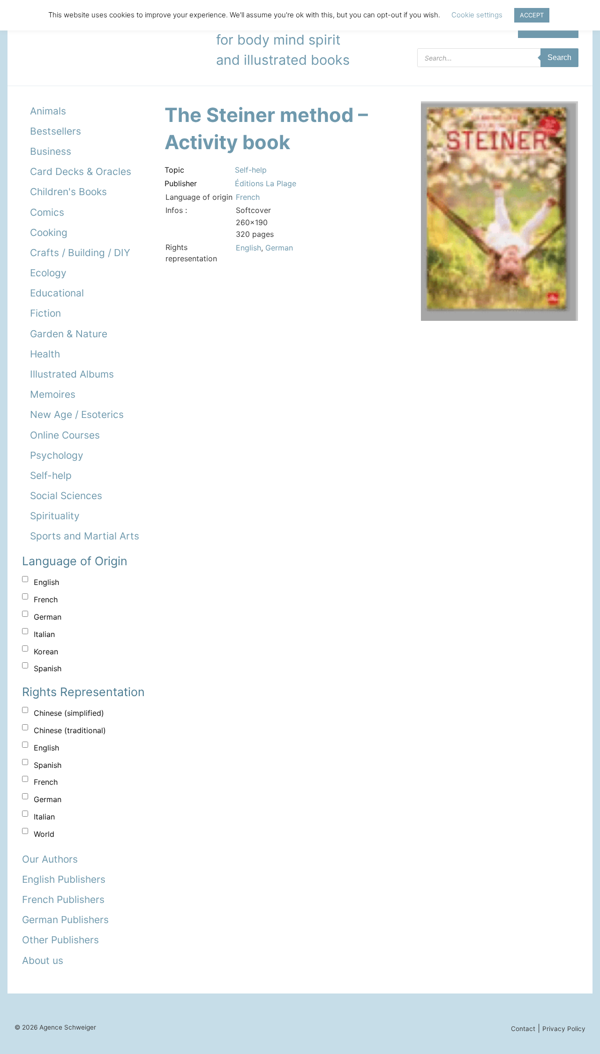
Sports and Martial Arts (84, 536)
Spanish (47, 668)
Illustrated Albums (72, 374)
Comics (47, 212)
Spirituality (55, 516)
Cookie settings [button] (476, 14)
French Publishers (63, 899)
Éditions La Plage (265, 183)
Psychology (56, 455)
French (46, 599)
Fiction (45, 313)
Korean (46, 651)
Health (45, 354)
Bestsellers (55, 131)
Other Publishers (60, 940)
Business (50, 151)
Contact (523, 1028)
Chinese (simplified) (69, 713)
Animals (48, 111)
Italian (44, 634)
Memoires (52, 394)
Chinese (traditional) (70, 730)
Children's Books (68, 191)
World (44, 834)
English (46, 582)
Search (559, 57)
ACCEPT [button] (532, 15)
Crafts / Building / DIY (80, 252)
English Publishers (63, 879)
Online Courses (65, 435)
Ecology (48, 273)
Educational (57, 293)
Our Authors (50, 859)
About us (42, 960)
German (47, 617)
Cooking (49, 232)
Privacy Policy (563, 1028)
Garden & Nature (68, 334)
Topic (174, 169)
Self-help (51, 475)
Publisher (181, 183)
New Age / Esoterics (77, 414)
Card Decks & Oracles (80, 171)
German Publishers (65, 919)
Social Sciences (66, 495)
